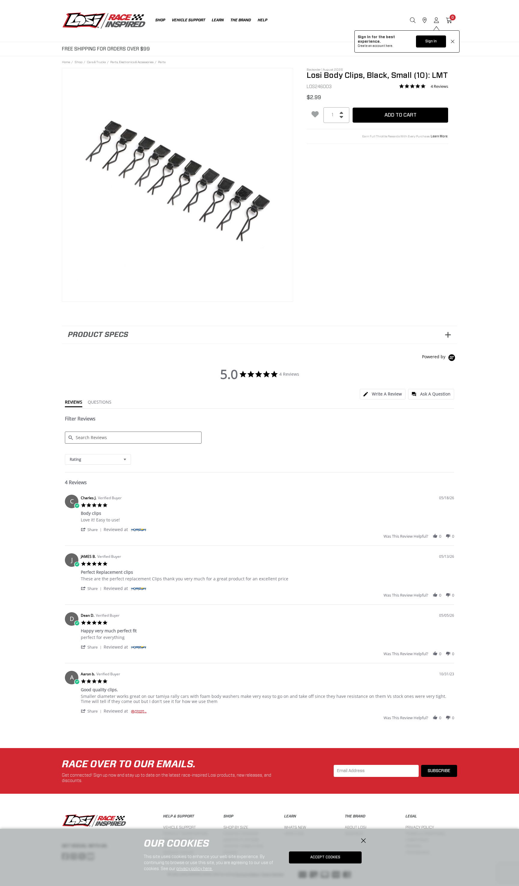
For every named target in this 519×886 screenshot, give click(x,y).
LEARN (290, 816)
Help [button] (262, 20)
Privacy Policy (419, 827)
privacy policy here (194, 868)
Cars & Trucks (96, 62)
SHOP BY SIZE (235, 827)
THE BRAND (355, 816)
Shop (78, 62)
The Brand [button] (240, 20)
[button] (92, 529)
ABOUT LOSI (355, 827)
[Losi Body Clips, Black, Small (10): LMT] (177, 183)
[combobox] (98, 459)
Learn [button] (218, 20)
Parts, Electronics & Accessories (131, 62)
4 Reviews (439, 86)
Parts (161, 62)
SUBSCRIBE (439, 771)
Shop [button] (160, 20)
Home (66, 62)
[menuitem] (163, 21)
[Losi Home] (104, 21)
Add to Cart (400, 115)
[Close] (363, 841)
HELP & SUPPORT (178, 816)
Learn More (439, 136)
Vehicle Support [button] (188, 20)
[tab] (382, 394)
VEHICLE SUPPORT (179, 827)
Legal (411, 816)
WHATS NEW (295, 827)
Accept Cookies (325, 857)
